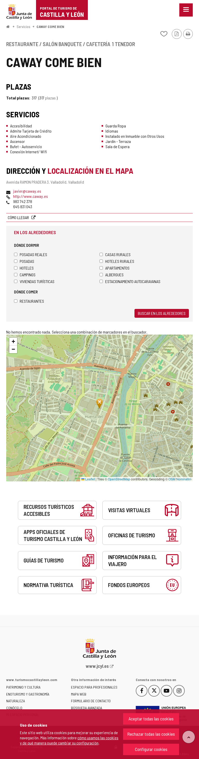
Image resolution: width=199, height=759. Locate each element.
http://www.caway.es (30, 196)
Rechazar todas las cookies (151, 734)
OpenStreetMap (119, 479)
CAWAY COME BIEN (50, 26)
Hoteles (27, 267)
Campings (27, 274)
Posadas (27, 261)
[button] (13, 341)
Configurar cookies (151, 749)
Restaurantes (32, 301)
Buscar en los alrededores (162, 313)
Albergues (114, 274)
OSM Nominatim (179, 479)
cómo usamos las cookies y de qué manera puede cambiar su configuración (69, 740)
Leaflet (89, 479)
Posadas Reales (33, 254)
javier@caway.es (27, 191)
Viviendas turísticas (37, 281)
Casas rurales (118, 254)
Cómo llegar (19, 217)
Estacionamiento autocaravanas (132, 281)
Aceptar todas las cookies (151, 718)
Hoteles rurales (119, 261)
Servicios (23, 26)
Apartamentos (117, 267)
